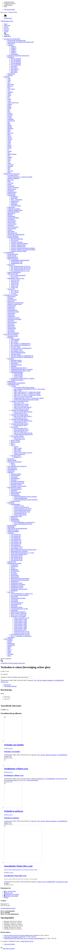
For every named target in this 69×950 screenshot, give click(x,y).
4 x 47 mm (13, 293)
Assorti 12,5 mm (15, 280)
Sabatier (9, 151)
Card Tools (10, 183)
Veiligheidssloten (15, 521)
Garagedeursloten (12, 468)
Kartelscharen (11, 307)
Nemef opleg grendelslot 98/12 (19, 554)
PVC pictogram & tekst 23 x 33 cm (20, 271)
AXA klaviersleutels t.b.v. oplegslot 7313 (22, 593)
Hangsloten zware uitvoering (18, 486)
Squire (9, 158)
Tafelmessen (14, 204)
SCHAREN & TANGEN (11, 295)
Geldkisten (10, 45)
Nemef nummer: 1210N (20, 619)
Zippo (9, 172)
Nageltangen (10, 321)
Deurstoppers (10, 458)
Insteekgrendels (15, 493)
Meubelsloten (11, 527)
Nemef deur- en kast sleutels (18, 616)
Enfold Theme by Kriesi (26, 941)
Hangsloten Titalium (16, 484)
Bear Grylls (10, 180)
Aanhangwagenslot (16, 474)
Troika (9, 163)
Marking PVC (11, 264)
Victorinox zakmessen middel (18, 251)
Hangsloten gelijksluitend (17, 481)
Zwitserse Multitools (12, 236)
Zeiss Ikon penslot (15, 354)
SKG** (13, 443)
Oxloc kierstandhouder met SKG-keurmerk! (26, 499)
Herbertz (9, 104)
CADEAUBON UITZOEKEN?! (16, 383)
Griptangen (10, 298)
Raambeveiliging (15, 501)
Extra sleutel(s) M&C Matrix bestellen (24, 387)
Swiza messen (14, 240)
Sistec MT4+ (14, 67)
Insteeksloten (10, 502)
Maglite (9, 125)
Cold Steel (10, 92)
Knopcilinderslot (11, 525)
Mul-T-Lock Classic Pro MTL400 (23, 396)
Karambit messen (12, 192)
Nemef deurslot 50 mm (20, 513)
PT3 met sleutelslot (16, 63)
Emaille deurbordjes (12, 254)
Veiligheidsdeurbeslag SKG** (19, 367)
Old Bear (9, 139)
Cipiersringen (14, 566)
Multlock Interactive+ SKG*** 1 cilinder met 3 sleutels (29, 398)
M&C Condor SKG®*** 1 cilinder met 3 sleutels (27, 392)
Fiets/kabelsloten (15, 478)
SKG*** (13, 445)
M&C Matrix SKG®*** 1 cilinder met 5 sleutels (27, 393)
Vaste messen (10, 231)
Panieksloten (14, 518)
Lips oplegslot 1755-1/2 (17, 351)
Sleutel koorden (15, 577)
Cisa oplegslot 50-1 (16, 534)
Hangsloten (10, 472)
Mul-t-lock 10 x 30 (19, 437)
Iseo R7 (16, 446)
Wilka (9, 167)
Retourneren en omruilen (12, 894)
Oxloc (9, 143)
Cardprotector (14, 565)
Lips (8, 122)
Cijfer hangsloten (15, 475)
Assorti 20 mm (15, 281)
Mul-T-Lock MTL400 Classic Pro (23, 411)
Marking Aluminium (12, 258)
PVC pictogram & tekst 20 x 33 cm (20, 269)
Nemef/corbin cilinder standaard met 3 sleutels (26, 399)
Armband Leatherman (13, 178)
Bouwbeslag (10, 358)
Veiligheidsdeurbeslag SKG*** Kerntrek (22, 369)
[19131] (1, 679)
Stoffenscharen (11, 327)
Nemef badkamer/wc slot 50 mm (22, 508)
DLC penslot (14, 342)
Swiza (9, 160)
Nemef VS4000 (18, 377)
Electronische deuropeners (14, 461)
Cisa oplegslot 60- (15, 537)
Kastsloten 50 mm (19, 505)
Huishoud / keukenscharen (14, 304)
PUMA (9, 148)
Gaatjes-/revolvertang (13, 187)
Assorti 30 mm (15, 283)
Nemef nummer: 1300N (20, 627)
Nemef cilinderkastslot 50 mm (22, 511)
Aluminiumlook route (16, 263)
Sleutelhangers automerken (18, 584)
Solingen (9, 157)
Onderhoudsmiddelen (13, 217)
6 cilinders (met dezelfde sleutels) (19, 424)
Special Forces (11, 222)
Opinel (9, 142)
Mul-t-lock (10, 133)
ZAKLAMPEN (8, 639)
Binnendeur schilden (16, 361)
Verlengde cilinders (16, 455)
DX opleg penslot (15, 346)
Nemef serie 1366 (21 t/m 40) (22, 633)
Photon (9, 145)
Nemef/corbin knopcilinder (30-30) (23, 434)
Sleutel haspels (15, 575)
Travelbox (10, 75)
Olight (9, 140)
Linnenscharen (11, 313)
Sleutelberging (11, 74)
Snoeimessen (10, 219)
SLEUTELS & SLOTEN (11, 334)
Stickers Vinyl (14, 277)
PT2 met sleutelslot (16, 61)
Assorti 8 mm (14, 287)
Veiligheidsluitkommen (17, 372)
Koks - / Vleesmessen (16, 199)
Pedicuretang (10, 324)
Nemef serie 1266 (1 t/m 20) (21, 631)
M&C (9, 124)
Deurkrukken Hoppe (16, 364)
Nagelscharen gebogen (13, 317)
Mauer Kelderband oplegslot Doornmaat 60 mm (23, 549)
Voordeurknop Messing (17, 380)
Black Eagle (10, 84)
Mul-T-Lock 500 (15, 442)
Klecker (9, 116)
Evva (8, 98)
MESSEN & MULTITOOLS (12, 174)
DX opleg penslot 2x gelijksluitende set (21, 348)
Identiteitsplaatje (15, 571)
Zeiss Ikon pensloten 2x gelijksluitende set (22, 355)
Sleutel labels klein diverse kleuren (20, 580)
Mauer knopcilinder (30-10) (21, 430)
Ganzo (9, 101)
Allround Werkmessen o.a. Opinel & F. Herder (19, 177)
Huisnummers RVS (12, 257)
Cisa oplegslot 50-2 (16, 536)
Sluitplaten (13, 366)
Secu (8, 152)
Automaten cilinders (12, 336)
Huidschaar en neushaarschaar (15, 302)
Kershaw (9, 113)
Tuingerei (9, 230)
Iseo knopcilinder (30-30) (21, 428)
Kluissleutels (14, 605)
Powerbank (10, 654)
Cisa (8, 90)
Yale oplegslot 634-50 (16, 555)
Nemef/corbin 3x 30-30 (20, 413)
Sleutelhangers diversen (17, 586)
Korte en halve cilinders (17, 436)
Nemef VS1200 (18, 375)
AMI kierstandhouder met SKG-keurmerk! (25, 496)
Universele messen (16, 205)
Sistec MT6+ (14, 70)
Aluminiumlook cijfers (17, 261)
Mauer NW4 (17, 451)
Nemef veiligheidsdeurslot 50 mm (23, 524)
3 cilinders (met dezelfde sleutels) (19, 410)
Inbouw (13, 463)
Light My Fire (11, 120)
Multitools (10, 214)
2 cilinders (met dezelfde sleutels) (19, 401)
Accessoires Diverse (12, 175)
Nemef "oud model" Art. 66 (21, 618)
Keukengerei (14, 198)
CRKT (9, 93)
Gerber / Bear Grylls (12, 102)
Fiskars (9, 99)
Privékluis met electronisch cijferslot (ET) (18, 55)
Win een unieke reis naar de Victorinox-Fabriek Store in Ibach (20, 935)
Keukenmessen (11, 195)
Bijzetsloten (10, 337)
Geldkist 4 (13, 51)
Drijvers (13, 568)
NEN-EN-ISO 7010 (12, 274)
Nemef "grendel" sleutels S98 (19, 613)
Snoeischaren (10, 325)
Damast (9, 184)
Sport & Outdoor (11, 224)
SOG (8, 155)
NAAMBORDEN (9, 252)
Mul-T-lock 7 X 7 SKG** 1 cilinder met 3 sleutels (27, 395)
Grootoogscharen (12, 299)
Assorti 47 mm (15, 284)
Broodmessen (14, 196)
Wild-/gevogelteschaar (13, 333)
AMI (8, 81)
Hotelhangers (14, 569)
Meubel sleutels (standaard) (18, 611)
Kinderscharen (11, 308)
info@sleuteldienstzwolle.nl (8, 908)
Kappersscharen (11, 305)
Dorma (9, 95)
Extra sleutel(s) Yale (16, 543)
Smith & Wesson (11, 154)
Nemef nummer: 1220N (20, 621)
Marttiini (9, 127)
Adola (9, 80)
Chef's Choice (11, 89)
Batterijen (10, 640)
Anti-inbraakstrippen (16, 489)
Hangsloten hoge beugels (17, 483)
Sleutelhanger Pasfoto (16, 583)
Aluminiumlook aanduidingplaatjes (20, 260)
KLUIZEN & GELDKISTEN (12, 39)
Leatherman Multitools (13, 211)
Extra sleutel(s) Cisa (16, 540)
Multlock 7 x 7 (18, 457)
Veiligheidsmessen (12, 233)
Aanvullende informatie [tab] (10, 686)
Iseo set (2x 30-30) (19, 402)
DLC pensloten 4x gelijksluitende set (20, 345)
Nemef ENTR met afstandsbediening (17, 528)
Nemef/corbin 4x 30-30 (20, 418)
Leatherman (10, 119)
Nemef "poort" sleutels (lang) (18, 615)
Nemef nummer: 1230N (20, 622)
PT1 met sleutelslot (16, 60)
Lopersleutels (14, 610)
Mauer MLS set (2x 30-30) (21, 405)
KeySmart (10, 114)
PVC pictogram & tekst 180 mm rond (21, 267)
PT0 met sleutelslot (16, 58)
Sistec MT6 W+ (15, 69)
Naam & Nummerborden (14, 272)
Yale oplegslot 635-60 (16, 560)
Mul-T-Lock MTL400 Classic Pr (23, 407)
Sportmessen (10, 225)
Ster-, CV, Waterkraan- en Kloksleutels (21, 636)
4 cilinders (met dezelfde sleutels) (19, 414)
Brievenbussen (11, 381)
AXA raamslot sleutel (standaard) (19, 595)
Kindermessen (11, 207)
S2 (8, 149)
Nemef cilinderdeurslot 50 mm (22, 510)
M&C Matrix (17, 449)
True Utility (10, 164)
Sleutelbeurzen (15, 581)
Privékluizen (10, 57)
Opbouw (13, 464)
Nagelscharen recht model (14, 319)
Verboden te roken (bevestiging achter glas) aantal (14, 677)
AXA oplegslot (15, 340)
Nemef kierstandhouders (20, 498)
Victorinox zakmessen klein (18, 246)
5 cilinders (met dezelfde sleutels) (19, 419)
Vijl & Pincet (10, 330)
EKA (8, 96)
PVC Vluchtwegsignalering (18, 275)
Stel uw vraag (9, 893)
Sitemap (6, 897)
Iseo (8, 110)
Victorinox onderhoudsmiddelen (19, 243)
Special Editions (11, 221)
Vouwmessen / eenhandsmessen (15, 234)
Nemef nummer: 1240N (20, 624)
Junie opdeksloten (15, 545)
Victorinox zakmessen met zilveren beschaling (23, 249)
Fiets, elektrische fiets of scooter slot (17, 466)
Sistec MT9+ (14, 72)
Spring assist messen (12, 227)
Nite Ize (9, 137)
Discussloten (14, 477)
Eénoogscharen (11, 296)
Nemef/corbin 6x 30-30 (20, 425)
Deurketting (14, 490)
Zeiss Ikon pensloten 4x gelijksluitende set (22, 357)
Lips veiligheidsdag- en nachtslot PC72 (24, 522)
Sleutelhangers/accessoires (14, 563)
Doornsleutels (14, 601)
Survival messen (11, 228)
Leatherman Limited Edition (14, 210)
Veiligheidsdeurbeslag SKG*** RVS (20, 371)
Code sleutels (14, 599)
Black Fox (10, 86)
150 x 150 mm (15, 292)
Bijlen (9, 181)
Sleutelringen (14, 590)
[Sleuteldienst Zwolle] (7, 21)
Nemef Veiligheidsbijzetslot (18, 352)
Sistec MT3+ (14, 66)
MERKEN (7, 77)
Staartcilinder (10, 637)
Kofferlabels (14, 574)
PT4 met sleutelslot (16, 64)
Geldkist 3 (13, 49)
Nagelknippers (11, 216)
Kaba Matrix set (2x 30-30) (21, 404)
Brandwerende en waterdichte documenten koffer (20, 42)
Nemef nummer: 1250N (20, 625)
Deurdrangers (14, 363)
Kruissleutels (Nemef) (16, 607)
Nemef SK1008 (18, 374)
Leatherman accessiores (13, 208)
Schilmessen (14, 202)
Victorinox (10, 166)
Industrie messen (11, 189)
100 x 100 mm (15, 290)
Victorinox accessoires (17, 242)
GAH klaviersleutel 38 (17, 602)
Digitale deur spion (16, 492)
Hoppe (9, 108)
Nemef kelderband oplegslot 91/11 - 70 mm (22, 552)
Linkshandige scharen (13, 311)
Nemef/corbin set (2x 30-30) (21, 408)
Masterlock (10, 128)
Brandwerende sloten (16, 516)
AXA (8, 83)
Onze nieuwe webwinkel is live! (12, 937)
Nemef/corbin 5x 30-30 (20, 422)
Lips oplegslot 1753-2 (16, 548)
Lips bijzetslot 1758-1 (16, 349)
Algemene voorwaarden (11, 896)
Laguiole (9, 117)
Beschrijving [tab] (7, 684)
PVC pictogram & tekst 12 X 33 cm (20, 266)
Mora (8, 131)
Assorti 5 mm (14, 286)
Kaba (8, 111)
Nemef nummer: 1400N (20, 628)
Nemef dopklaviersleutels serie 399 (20, 634)
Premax (9, 146)
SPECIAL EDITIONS (17, 239)
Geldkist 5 (13, 52)
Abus (8, 78)
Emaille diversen (11, 255)
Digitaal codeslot (11, 460)
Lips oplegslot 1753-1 (16, 546)
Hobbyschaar (10, 301)
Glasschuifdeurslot (12, 469)
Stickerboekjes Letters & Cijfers (15, 278)
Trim (8, 161)
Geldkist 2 (13, 48)
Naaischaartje (11, 314)
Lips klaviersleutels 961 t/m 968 (19, 608)
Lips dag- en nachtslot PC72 (21, 507)
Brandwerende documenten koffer (16, 40)
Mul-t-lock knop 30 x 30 (20, 431)
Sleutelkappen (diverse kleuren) (19, 589)
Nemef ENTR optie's (13, 530)
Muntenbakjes (14, 54)
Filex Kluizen (11, 43)
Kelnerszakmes (11, 193)
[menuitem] (36, 24)
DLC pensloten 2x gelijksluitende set (20, 343)
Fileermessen (10, 186)
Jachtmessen (10, 190)
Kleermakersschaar (12, 310)
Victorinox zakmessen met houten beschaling (23, 248)
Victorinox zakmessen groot (18, 245)
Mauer (9, 130)
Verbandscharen (11, 328)
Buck (8, 87)
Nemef (9, 136)
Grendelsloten (11, 471)
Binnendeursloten (15, 504)
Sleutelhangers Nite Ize (17, 587)
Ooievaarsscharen (12, 322)
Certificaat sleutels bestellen (18, 598)
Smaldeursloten (15, 519)
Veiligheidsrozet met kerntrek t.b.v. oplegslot (22, 378)
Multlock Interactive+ (20, 454)
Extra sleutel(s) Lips (16, 542)
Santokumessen (15, 201)
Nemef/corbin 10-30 (19, 439)
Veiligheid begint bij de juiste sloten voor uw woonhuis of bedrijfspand (23, 938)
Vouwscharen (11, 331)
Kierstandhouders (15, 495)
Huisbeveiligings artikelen (14, 487)
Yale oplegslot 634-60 (16, 557)
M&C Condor (18, 390)
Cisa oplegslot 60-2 (16, 539)
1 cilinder (13, 386)
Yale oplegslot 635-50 (16, 558)
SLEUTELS (10, 592)
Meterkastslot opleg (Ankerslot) (19, 551)
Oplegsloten (10, 533)
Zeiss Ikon (10, 170)
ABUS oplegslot (15, 339)
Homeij (9, 107)
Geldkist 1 (13, 46)
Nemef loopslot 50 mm (20, 514)
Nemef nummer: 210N (20, 630)
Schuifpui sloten (11, 561)
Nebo (8, 134)
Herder (9, 105)
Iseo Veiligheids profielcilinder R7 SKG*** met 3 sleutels (29, 389)
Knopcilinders (14, 427)
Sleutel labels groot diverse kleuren (20, 578)
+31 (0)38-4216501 (10, 891)
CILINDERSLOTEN (13, 384)
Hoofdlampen (11, 643)
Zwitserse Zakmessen (13, 237)
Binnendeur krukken (16, 360)
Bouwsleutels (14, 596)
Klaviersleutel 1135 (16, 604)
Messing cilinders (15, 440)
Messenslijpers (11, 213)
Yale (8, 169)
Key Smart (13, 572)
